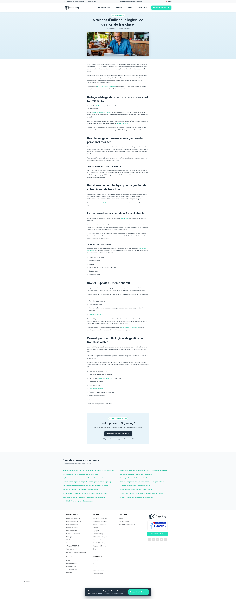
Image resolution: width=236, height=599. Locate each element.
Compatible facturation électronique (131, 1)
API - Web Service (71, 569)
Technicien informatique (100, 521)
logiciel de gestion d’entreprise (106, 86)
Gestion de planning (72, 524)
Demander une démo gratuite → (118, 434)
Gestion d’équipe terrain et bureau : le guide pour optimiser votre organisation (88, 470)
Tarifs (130, 7)
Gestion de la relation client (74, 521)
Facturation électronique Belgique (76, 552)
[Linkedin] (157, 539)
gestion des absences (104, 378)
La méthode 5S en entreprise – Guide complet (78, 501)
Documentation (71, 566)
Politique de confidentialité (127, 524)
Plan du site (27, 582)
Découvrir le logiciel (137, 592)
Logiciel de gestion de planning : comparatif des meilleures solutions (85, 485)
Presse (121, 518)
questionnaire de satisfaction (130, 328)
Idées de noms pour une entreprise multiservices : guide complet (84, 497)
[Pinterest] (153, 539)
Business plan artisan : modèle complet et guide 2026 (80, 474)
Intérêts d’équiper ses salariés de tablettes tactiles (136, 497)
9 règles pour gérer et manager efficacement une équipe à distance (142, 482)
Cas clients (96, 567)
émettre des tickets (96, 314)
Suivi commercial (71, 549)
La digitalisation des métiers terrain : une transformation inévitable (85, 493)
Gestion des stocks (96, 389)
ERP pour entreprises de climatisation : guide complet (80, 489)
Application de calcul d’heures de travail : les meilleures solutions (84, 478)
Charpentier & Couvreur (99, 546)
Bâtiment (95, 527)
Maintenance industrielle (100, 518)
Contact (68, 560)
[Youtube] (149, 539)
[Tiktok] (161, 539)
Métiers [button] (118, 7)
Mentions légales (124, 521)
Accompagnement (98, 570)
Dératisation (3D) (98, 534)
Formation (69, 572)
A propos (95, 561)
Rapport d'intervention (73, 518)
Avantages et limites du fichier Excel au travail (135, 478)
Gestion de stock (71, 543)
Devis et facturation (72, 527)
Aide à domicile (97, 540)
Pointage (69, 537)
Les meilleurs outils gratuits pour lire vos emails (136, 474)
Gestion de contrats (72, 530)
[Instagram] (165, 539)
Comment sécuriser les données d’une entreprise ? (136, 489)
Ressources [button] (141, 7)
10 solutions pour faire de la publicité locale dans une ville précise (141, 493)
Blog (94, 564)
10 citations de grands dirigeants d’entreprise (135, 485)
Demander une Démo (160, 7)
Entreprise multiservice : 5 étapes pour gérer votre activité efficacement (143, 470)
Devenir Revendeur (71, 563)
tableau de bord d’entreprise (101, 203)
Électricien (96, 549)
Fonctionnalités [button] (103, 7)
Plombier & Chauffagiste (100, 543)
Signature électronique (73, 534)
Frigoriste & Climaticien (99, 524)
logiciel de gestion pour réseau (101, 112)
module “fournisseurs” (123, 123)
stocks (98, 106)
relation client (125, 218)
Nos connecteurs (98, 573)
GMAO (68, 540)
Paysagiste (96, 530)
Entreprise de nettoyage (100, 537)
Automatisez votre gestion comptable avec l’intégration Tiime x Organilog (87, 482)
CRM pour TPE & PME (72, 546)
